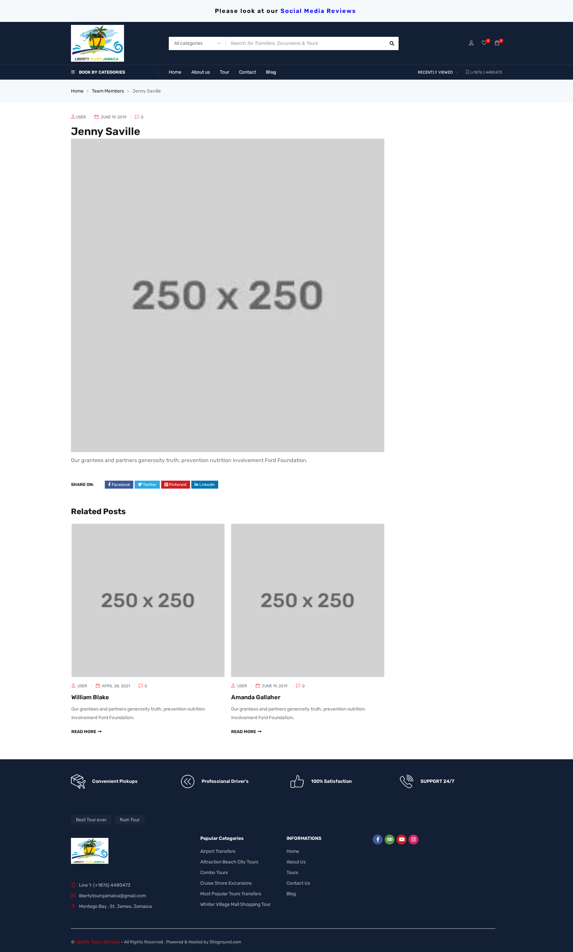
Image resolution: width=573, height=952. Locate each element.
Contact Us (298, 883)
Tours (292, 872)
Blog (291, 894)
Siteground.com (225, 941)
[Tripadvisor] (390, 840)
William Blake (90, 697)
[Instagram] (413, 840)
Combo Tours (214, 872)
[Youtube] (402, 840)
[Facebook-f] (378, 840)
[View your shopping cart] (497, 43)
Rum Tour (130, 820)
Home (77, 91)
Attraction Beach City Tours (229, 862)
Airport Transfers (217, 851)
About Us (296, 862)
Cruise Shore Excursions (226, 883)
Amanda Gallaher (256, 697)
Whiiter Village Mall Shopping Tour (235, 904)
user (81, 117)
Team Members (108, 91)
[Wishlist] (484, 43)
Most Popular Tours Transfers (230, 894)
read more (83, 731)
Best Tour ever (91, 820)
